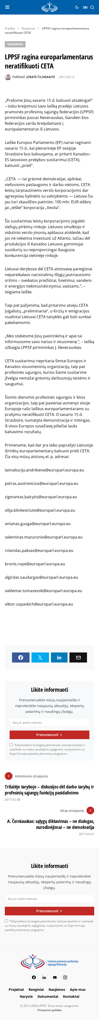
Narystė (26, 996)
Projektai (16, 989)
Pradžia (10, 28)
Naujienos (28, 28)
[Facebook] (34, 977)
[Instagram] (65, 977)
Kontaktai (71, 996)
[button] (7, 7)
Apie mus (78, 989)
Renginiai (36, 989)
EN (85, 7)
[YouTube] (55, 977)
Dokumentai (47, 996)
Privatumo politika (49, 1010)
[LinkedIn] (44, 977)
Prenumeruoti (47, 734)
